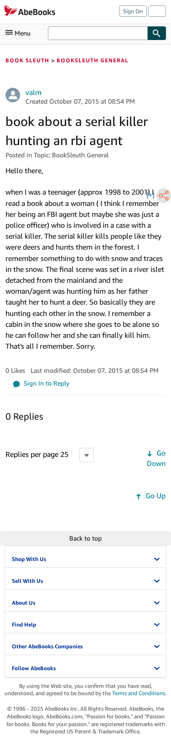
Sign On (133, 11)
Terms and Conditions (138, 693)
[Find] (157, 33)
